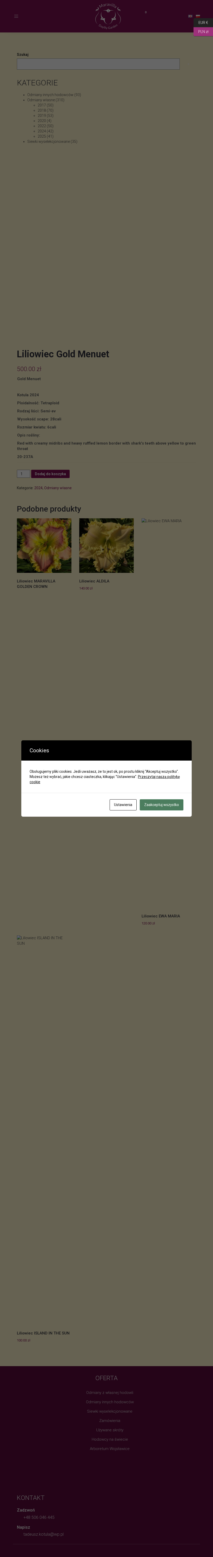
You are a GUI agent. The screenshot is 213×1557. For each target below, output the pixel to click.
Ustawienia (123, 805)
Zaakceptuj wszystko (161, 805)
